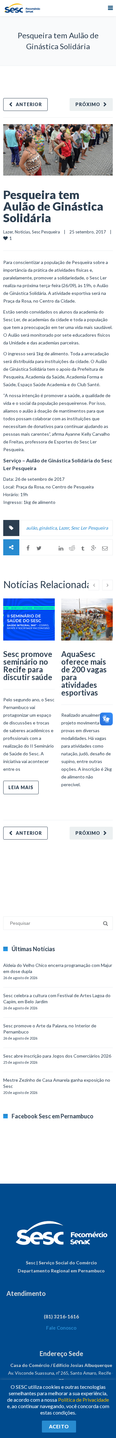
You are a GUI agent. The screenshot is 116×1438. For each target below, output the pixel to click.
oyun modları (79, 875)
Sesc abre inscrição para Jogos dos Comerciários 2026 (57, 1056)
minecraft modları (20, 875)
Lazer (8, 231)
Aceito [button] (59, 1426)
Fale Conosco (61, 1328)
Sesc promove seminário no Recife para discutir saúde (27, 665)
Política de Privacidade (83, 1400)
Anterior (29, 104)
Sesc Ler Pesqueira (89, 528)
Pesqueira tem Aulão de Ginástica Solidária (53, 206)
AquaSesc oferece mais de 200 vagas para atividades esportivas (84, 673)
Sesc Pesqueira (46, 231)
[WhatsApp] (49, 548)
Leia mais (21, 787)
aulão (31, 528)
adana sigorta (52, 875)
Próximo (87, 104)
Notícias (22, 231)
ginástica (48, 528)
